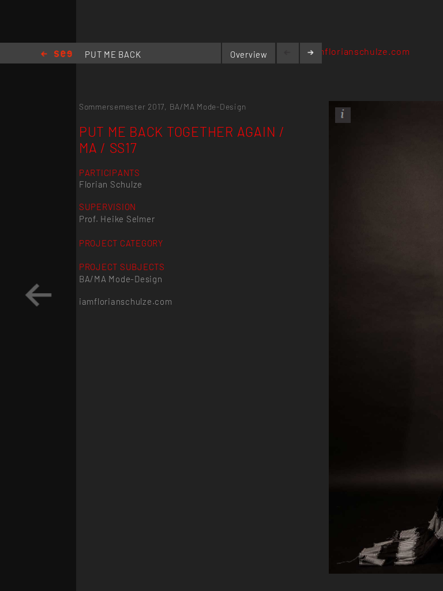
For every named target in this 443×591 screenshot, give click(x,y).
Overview (249, 54)
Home (56, 54)
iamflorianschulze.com (359, 51)
